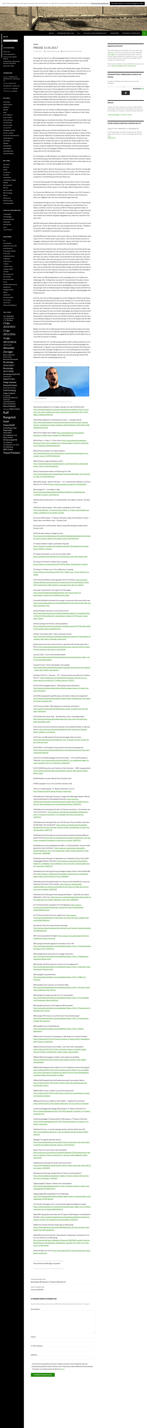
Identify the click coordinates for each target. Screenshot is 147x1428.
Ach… (4, 240)
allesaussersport (7, 104)
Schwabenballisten (8, 203)
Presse (35, 44)
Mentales (15, 88)
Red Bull (5, 428)
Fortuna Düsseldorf (9, 397)
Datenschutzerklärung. (100, 3)
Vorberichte (6, 302)
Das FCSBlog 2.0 (7, 115)
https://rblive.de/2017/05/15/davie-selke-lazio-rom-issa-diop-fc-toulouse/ (61, 1103)
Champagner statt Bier (9, 251)
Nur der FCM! (7, 128)
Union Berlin (15, 445)
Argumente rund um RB (10, 246)
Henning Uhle (7, 86)
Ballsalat (5, 110)
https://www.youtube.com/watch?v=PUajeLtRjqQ (68, 484)
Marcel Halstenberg (9, 404)
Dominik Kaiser (10, 385)
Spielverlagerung (8, 138)
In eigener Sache (7, 266)
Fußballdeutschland (9, 256)
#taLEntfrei (6, 164)
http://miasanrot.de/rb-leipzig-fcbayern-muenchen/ (52, 791)
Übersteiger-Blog (8, 151)
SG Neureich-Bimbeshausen (11, 135)
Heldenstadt (6, 222)
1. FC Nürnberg (8, 320)
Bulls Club (6, 167)
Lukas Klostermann (9, 401)
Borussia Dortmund (10, 359)
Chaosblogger (7, 214)
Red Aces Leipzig (8, 200)
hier (61, 1369)
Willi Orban (8, 449)
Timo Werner (7, 442)
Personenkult (7, 277)
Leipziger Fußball (8, 269)
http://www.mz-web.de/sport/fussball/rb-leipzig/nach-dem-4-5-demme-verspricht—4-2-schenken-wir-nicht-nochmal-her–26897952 (60, 814)
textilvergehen (7, 148)
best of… (52, 33)
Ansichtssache (7, 243)
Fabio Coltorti (9, 393)
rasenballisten (7, 177)
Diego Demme (9, 382)
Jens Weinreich (7, 122)
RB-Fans (5, 188)
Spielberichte (7, 287)
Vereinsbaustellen (8, 297)
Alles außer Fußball (8, 66)
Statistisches (6, 295)
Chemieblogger (7, 217)
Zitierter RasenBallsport (10, 305)
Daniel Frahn (9, 379)
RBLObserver (7, 198)
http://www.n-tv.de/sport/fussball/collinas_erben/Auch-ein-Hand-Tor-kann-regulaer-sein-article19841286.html (61, 917)
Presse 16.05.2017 (37, 1288)
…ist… (78, 33)
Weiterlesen (112, 138)
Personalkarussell (8, 274)
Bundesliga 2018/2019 (11, 374)
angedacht (6, 107)
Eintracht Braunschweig (9, 387)
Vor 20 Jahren (7, 300)
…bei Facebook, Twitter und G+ (131, 33)
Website (34, 1355)
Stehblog (5, 143)
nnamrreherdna (7, 229)
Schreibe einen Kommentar (72, 51)
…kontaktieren (114, 33)
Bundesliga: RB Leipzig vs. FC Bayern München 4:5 (48, 1280)
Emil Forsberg (9, 390)
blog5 (4, 112)
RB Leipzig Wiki (7, 185)
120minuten (6, 102)
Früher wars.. (7, 253)
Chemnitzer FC (7, 376)
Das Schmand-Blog (8, 219)
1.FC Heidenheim (8, 316)
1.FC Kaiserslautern (8, 318)
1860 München (7, 345)
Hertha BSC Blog (8, 120)
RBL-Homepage (7, 193)
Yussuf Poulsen (11, 452)
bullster (5, 169)
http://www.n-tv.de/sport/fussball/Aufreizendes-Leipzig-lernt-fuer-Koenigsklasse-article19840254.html (58, 907)
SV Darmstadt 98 (10, 440)
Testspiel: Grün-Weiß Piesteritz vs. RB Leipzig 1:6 (11, 78)
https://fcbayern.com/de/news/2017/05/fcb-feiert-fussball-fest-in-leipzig (60, 564)
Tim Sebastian (7, 445)
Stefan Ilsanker (8, 437)
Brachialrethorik (8, 248)
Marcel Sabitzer (9, 406)
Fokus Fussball (7, 117)
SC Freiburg (7, 435)
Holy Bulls (6, 175)
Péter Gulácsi (15, 409)
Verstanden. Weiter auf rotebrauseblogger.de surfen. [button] (127, 3)
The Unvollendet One (9, 54)
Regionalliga (12, 428)
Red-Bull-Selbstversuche (10, 284)
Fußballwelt (6, 258)
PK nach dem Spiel (8, 279)
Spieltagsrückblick (8, 289)
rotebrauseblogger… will (65, 33)
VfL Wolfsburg (8, 447)
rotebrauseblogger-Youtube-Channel (120, 115)
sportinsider (6, 140)
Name (33, 1337)
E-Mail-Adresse (37, 1346)
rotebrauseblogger (52, 51)
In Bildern (6, 264)
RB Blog (5, 182)
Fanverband (6, 172)
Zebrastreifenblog (8, 153)
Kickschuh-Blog (7, 125)
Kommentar (36, 1309)
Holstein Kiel (6, 399)
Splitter (5, 292)
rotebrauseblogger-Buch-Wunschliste (123, 66)
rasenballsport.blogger (9, 180)
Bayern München (9, 355)
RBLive (5, 195)
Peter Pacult (6, 409)
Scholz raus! (6, 51)
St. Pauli (14, 435)
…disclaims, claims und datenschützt (95, 33)
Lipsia (4, 227)
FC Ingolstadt (6, 395)
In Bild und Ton (7, 261)
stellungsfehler (7, 146)
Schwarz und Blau (8, 133)
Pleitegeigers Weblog (9, 130)
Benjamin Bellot (7, 357)
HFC (16, 397)
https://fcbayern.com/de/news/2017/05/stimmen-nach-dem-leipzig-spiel (60, 556)
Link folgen (111, 54)
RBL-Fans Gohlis (7, 190)
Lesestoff (5, 271)
